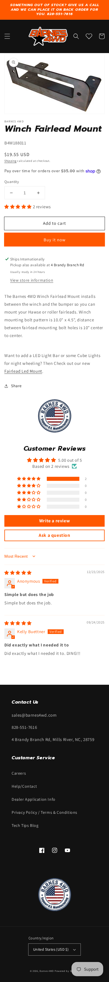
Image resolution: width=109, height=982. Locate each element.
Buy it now (55, 239)
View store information (31, 280)
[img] (18, 572)
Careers (19, 773)
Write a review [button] (54, 521)
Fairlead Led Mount (23, 371)
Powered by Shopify (67, 970)
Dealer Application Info (34, 799)
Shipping (10, 161)
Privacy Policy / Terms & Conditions (44, 812)
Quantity (11, 181)
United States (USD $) (51, 949)
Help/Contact (24, 786)
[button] (7, 36)
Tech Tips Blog (25, 825)
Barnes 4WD (47, 970)
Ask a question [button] (54, 535)
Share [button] (16, 385)
